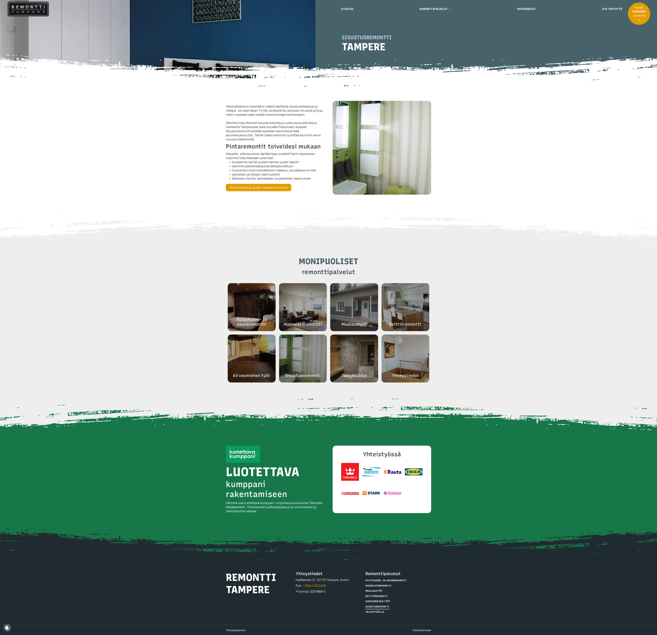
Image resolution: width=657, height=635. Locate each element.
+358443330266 (314, 585)
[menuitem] (348, 9)
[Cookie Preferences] (7, 628)
